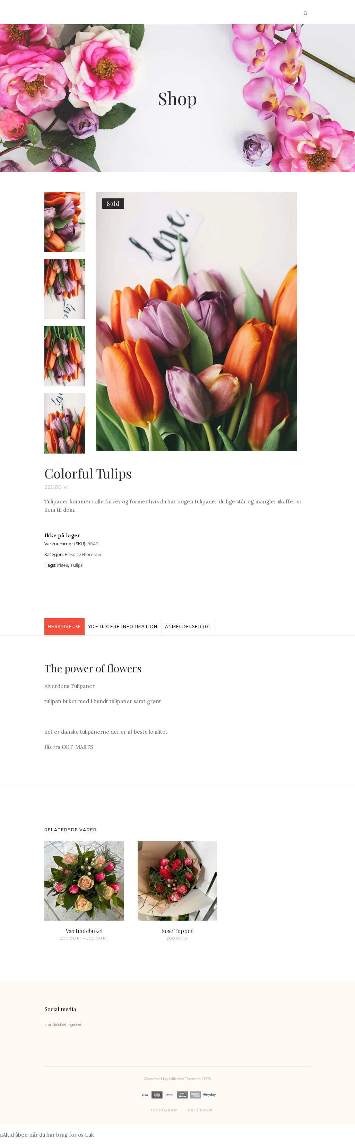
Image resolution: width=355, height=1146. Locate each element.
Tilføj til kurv (164, 937)
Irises (62, 565)
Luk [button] (89, 1134)
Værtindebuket (84, 930)
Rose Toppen (177, 930)
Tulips (76, 565)
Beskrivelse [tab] (64, 626)
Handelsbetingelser (63, 1024)
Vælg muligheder (65, 937)
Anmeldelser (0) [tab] (187, 626)
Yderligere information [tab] (122, 626)
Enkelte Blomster (83, 554)
